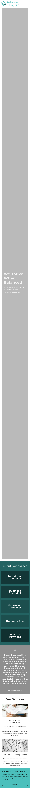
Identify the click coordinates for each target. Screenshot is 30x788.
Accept (15, 784)
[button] (27, 3)
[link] (10, 4)
